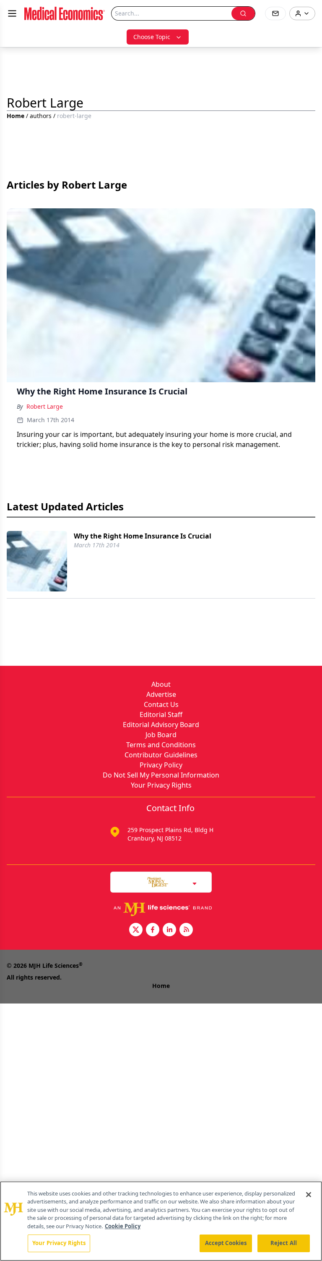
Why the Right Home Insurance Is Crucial (142, 536)
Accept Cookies (226, 1243)
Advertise (161, 694)
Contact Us (161, 704)
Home (15, 116)
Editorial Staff (161, 714)
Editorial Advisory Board (161, 724)
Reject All (283, 1243)
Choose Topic (151, 37)
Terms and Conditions (161, 744)
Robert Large (44, 406)
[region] (161, 1221)
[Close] (308, 1194)
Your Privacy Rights (161, 785)
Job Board (161, 734)
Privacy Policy (161, 765)
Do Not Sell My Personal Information (161, 775)
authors (41, 116)
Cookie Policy (122, 1226)
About (161, 684)
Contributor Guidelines (161, 754)
